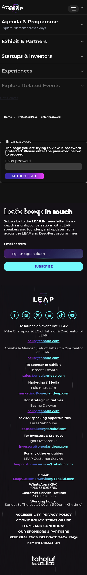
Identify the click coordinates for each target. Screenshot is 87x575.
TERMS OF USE (58, 520)
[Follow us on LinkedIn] (49, 315)
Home (8, 117)
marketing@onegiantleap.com (43, 393)
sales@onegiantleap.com (43, 375)
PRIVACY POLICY (57, 514)
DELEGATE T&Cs (53, 537)
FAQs (73, 537)
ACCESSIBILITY (28, 514)
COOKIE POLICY (30, 520)
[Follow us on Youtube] (72, 315)
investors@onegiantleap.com (43, 446)
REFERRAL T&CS (24, 537)
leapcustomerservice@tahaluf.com (43, 464)
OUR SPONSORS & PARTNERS (43, 531)
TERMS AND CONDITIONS (43, 526)
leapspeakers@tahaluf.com (44, 429)
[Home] (16, 8)
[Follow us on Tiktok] (61, 315)
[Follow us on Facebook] (15, 315)
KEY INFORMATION (43, 543)
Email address (15, 244)
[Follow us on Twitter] (38, 315)
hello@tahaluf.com (43, 341)
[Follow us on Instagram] (26, 315)
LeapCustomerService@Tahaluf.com (43, 479)
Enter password (18, 161)
